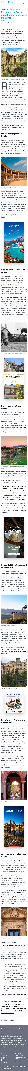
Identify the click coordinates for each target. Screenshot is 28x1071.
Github (5, 1063)
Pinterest (5, 1061)
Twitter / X (6, 1057)
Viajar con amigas (8, 21)
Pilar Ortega (4, 9)
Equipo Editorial (19, 1055)
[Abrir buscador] (23, 3)
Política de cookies (20, 1057)
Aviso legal (18, 1053)
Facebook (6, 1059)
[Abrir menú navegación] (26, 3)
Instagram (4, 1055)
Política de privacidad (18, 1060)
